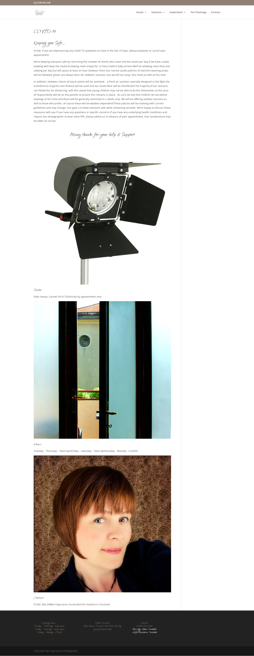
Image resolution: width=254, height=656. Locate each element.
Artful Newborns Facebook (94, 604)
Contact (215, 12)
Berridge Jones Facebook (65, 604)
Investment (176, 12)
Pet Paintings (198, 12)
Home (139, 12)
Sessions (156, 12)
